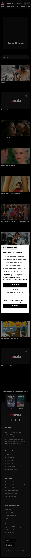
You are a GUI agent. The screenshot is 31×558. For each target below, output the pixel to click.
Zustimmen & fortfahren (15, 285)
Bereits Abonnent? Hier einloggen (15, 309)
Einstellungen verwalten (15, 289)
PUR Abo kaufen (15, 306)
